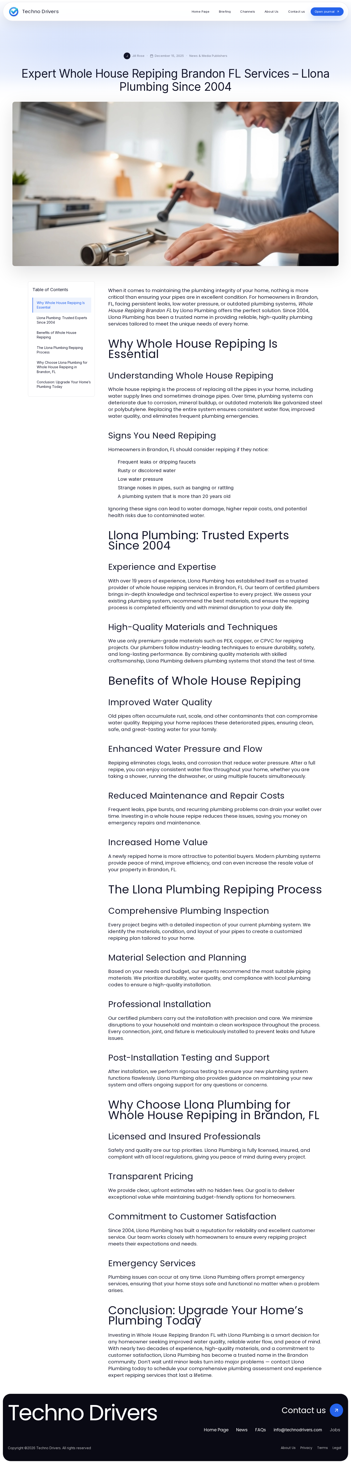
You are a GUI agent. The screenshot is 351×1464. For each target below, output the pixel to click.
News (242, 1430)
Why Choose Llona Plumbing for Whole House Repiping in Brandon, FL (62, 367)
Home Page (216, 1430)
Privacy (306, 1447)
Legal (337, 1447)
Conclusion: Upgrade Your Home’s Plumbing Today (64, 384)
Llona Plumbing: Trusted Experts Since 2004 (62, 320)
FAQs (260, 1430)
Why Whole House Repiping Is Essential (61, 305)
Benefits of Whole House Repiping (56, 335)
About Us (288, 1447)
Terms (322, 1447)
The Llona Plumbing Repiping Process (60, 350)
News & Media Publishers (208, 56)
